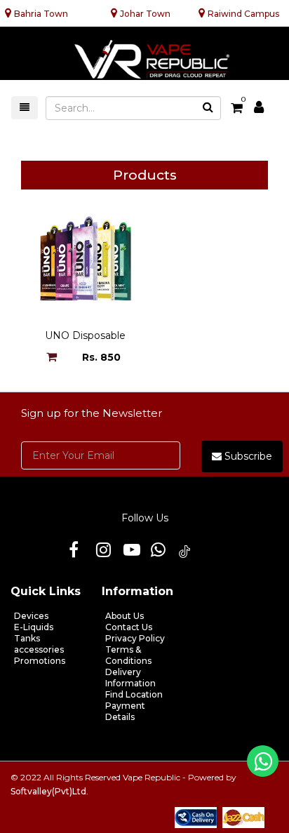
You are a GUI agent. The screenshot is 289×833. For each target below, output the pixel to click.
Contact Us (128, 627)
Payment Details (125, 711)
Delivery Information (130, 677)
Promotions (39, 660)
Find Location (134, 694)
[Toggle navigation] (24, 107)
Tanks (27, 638)
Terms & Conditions (128, 655)
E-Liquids (33, 627)
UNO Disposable (85, 335)
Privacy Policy (135, 638)
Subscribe (247, 456)
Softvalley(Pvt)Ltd (48, 791)
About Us (124, 616)
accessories (39, 649)
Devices (31, 616)
